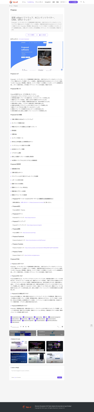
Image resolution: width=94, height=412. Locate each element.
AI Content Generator (24, 39)
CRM (46, 317)
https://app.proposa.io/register (34, 225)
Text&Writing (30, 2)
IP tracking (32, 318)
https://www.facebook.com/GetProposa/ (36, 240)
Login (15, 377)
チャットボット (39, 2)
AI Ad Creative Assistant (52, 342)
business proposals (29, 317)
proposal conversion (16, 320)
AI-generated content (16, 317)
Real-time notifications (52, 320)
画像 (53, 2)
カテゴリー (63, 2)
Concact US (61, 408)
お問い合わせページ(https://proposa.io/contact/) (32, 202)
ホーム (24, 2)
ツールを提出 (73, 2)
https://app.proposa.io (30, 217)
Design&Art (48, 2)
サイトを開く (31, 35)
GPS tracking (24, 318)
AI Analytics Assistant (16, 342)
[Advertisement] (47, 392)
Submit (59, 377)
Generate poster (15, 327)
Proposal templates (41, 320)
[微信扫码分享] (28, 326)
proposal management (28, 320)
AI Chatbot (50, 354)
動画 (57, 2)
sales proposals (15, 322)
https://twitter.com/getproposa (31, 255)
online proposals (41, 318)
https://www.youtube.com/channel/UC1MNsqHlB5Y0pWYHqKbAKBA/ (41, 247)
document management (55, 317)
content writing (39, 317)
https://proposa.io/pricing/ (29, 232)
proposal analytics (52, 318)
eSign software (15, 318)
